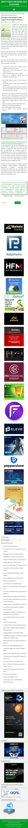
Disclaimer (18, 826)
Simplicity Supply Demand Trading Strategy (13, 632)
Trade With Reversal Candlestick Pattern (12, 583)
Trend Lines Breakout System (10, 674)
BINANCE (4, 191)
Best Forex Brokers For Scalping (14, 3)
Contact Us (7, 824)
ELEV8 (22, 187)
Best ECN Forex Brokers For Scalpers (18, 821)
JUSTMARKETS (5, 187)
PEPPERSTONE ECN (20, 191)
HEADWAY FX (5, 192)
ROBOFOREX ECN (9, 189)
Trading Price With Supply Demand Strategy (13, 645)
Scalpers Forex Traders (14, 822)
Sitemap (20, 824)
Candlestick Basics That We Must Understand (13, 556)
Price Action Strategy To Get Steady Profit (12, 661)
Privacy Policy (14, 824)
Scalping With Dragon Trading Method (12, 562)
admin (3, 22)
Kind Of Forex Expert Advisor (9, 622)
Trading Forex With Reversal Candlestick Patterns (8, 196)
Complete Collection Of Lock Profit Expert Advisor (14, 625)
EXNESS (18, 187)
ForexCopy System (10, 13)
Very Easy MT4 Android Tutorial (10, 546)
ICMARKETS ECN (6, 186)
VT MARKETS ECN (19, 192)
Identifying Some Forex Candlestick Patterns (13, 554)
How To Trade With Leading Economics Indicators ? (15, 565)
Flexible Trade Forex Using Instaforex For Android (14, 604)
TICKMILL (12, 187)
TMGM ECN (11, 192)
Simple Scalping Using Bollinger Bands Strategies (14, 596)
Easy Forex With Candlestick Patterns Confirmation (15, 653)
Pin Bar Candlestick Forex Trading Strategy (13, 578)
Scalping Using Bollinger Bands (10, 677)
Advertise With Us (11, 826)
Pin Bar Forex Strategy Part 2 (21, 196)
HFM (13, 186)
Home (3, 13)
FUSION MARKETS (21, 186)
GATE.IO (10, 191)
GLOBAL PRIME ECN (20, 189)
